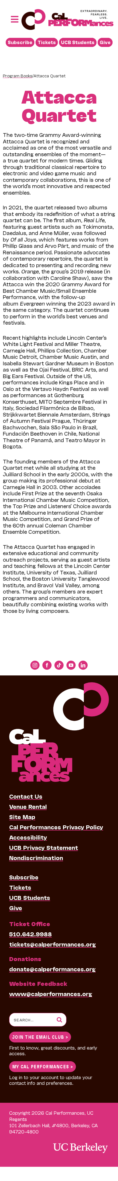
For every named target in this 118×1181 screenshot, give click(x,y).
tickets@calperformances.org (52, 944)
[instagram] (35, 665)
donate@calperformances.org (52, 968)
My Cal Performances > (42, 1066)
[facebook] (47, 665)
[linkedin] (83, 665)
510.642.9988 (30, 933)
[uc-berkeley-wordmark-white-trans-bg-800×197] (80, 1142)
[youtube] (71, 665)
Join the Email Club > (40, 1036)
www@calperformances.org (50, 993)
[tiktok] (59, 665)
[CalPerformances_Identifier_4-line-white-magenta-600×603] (59, 685)
